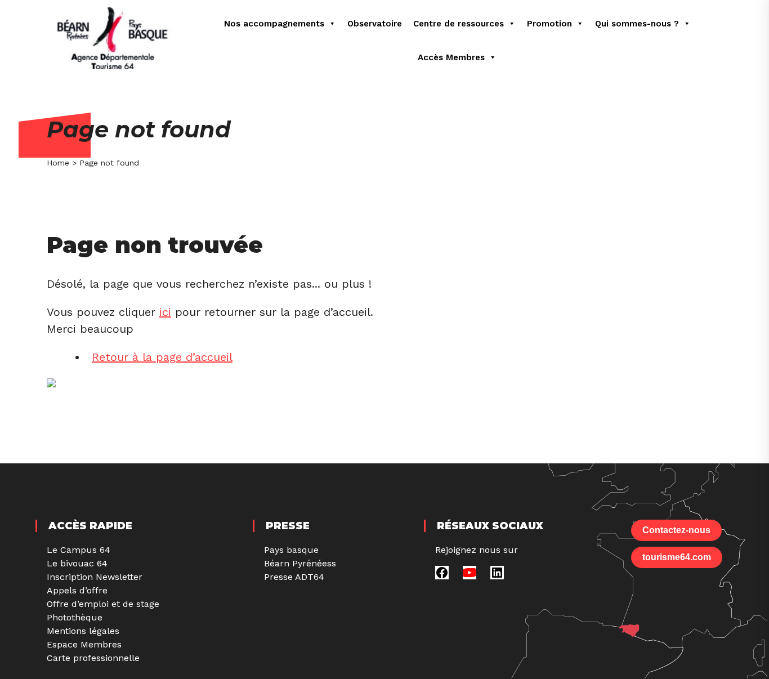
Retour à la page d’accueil (162, 357)
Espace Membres (84, 644)
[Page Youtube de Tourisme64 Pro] (469, 576)
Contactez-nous (676, 530)
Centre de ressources (458, 24)
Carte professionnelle (93, 658)
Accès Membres (451, 57)
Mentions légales (83, 631)
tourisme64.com (676, 557)
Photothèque (74, 617)
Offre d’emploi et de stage (103, 603)
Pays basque (291, 549)
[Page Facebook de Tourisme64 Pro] (442, 576)
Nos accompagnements (274, 24)
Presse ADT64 (294, 576)
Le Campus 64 (78, 549)
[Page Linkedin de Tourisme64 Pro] (497, 576)
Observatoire (374, 24)
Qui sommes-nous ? (637, 24)
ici (165, 312)
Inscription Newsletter (94, 576)
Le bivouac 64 (77, 563)
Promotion (549, 24)
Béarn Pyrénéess (300, 563)
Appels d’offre (77, 590)
